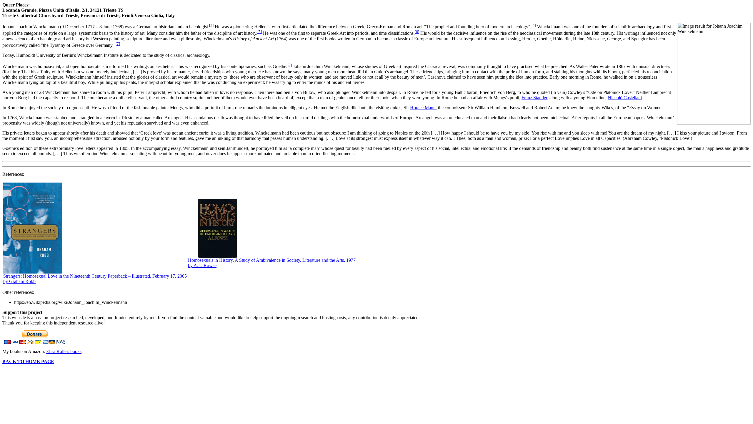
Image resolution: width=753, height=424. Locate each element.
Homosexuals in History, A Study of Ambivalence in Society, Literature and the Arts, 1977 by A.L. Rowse (272, 263)
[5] (259, 31)
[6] (417, 31)
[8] (289, 65)
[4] (534, 25)
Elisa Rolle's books (63, 351)
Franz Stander (534, 97)
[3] (211, 25)
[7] (118, 44)
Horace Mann (423, 107)
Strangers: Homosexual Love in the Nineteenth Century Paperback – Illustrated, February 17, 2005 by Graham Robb (95, 279)
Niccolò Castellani (625, 97)
